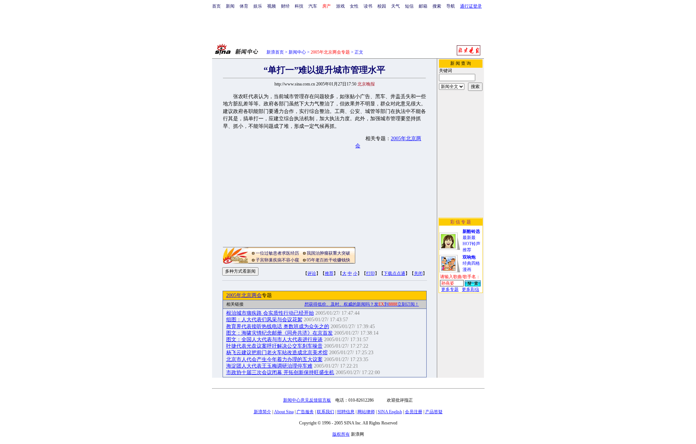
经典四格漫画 (471, 263)
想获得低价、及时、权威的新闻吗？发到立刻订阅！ (361, 304)
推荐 (329, 273)
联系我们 (325, 411)
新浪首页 (275, 52)
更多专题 (450, 289)
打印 (370, 273)
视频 (271, 6)
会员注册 (413, 411)
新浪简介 (262, 411)
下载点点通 (394, 273)
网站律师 (366, 411)
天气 (395, 6)
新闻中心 (297, 52)
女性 (354, 6)
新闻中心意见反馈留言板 (307, 400)
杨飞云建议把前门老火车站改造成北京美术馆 (277, 352)
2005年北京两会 (244, 295)
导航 (450, 6)
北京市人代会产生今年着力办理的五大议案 (274, 359)
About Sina (284, 411)
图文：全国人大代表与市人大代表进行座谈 (274, 339)
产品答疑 (434, 411)
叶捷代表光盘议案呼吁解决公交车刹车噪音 (274, 346)
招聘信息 (346, 411)
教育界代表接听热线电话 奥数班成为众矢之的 (277, 326)
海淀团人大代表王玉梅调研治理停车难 (269, 366)
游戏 (340, 6)
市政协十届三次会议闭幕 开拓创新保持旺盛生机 (280, 372)
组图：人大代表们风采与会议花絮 (264, 319)
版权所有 (341, 434)
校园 (381, 6)
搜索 (436, 6)
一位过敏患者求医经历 (277, 253)
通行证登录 (471, 6)
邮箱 (423, 6)
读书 (368, 6)
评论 (311, 273)
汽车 (312, 6)
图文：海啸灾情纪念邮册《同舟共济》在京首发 (279, 333)
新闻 (230, 6)
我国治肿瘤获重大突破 (328, 253)
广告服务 (305, 411)
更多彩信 (470, 289)
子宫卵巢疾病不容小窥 (277, 260)
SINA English (390, 411)
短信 (409, 6)
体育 (244, 6)
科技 (299, 6)
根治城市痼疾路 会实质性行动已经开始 (270, 313)
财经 (285, 6)
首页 (216, 6)
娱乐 (257, 6)
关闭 (418, 273)
